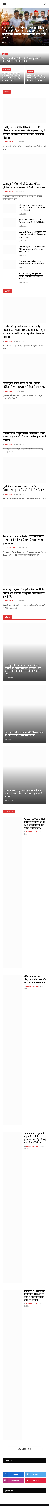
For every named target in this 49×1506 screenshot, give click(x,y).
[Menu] (4, 4)
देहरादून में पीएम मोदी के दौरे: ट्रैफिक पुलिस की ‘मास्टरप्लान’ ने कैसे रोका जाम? (21, 60)
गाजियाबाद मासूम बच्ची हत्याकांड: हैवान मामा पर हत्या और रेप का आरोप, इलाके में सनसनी (11, 77)
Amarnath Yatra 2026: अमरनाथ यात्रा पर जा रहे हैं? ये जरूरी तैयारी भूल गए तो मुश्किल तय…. (32, 235)
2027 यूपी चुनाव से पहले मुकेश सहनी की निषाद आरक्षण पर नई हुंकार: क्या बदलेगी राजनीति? (32, 249)
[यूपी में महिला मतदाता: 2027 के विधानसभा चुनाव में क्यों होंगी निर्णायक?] (9, 222)
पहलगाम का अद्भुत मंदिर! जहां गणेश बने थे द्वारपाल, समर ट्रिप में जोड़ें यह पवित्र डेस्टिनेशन (35, 1138)
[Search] (45, 4)
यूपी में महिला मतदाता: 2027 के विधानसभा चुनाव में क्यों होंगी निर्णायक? (36, 78)
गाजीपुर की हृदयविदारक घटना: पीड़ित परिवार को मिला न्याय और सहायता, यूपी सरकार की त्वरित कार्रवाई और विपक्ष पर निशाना (24, 33)
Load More (23, 1449)
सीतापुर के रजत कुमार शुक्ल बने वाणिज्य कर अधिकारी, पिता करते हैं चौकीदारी (31, 276)
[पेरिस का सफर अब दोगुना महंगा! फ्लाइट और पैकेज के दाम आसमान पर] (9, 264)
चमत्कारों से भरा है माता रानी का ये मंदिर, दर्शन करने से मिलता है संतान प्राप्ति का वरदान (34, 1296)
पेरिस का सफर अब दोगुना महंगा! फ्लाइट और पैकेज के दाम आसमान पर (32, 262)
